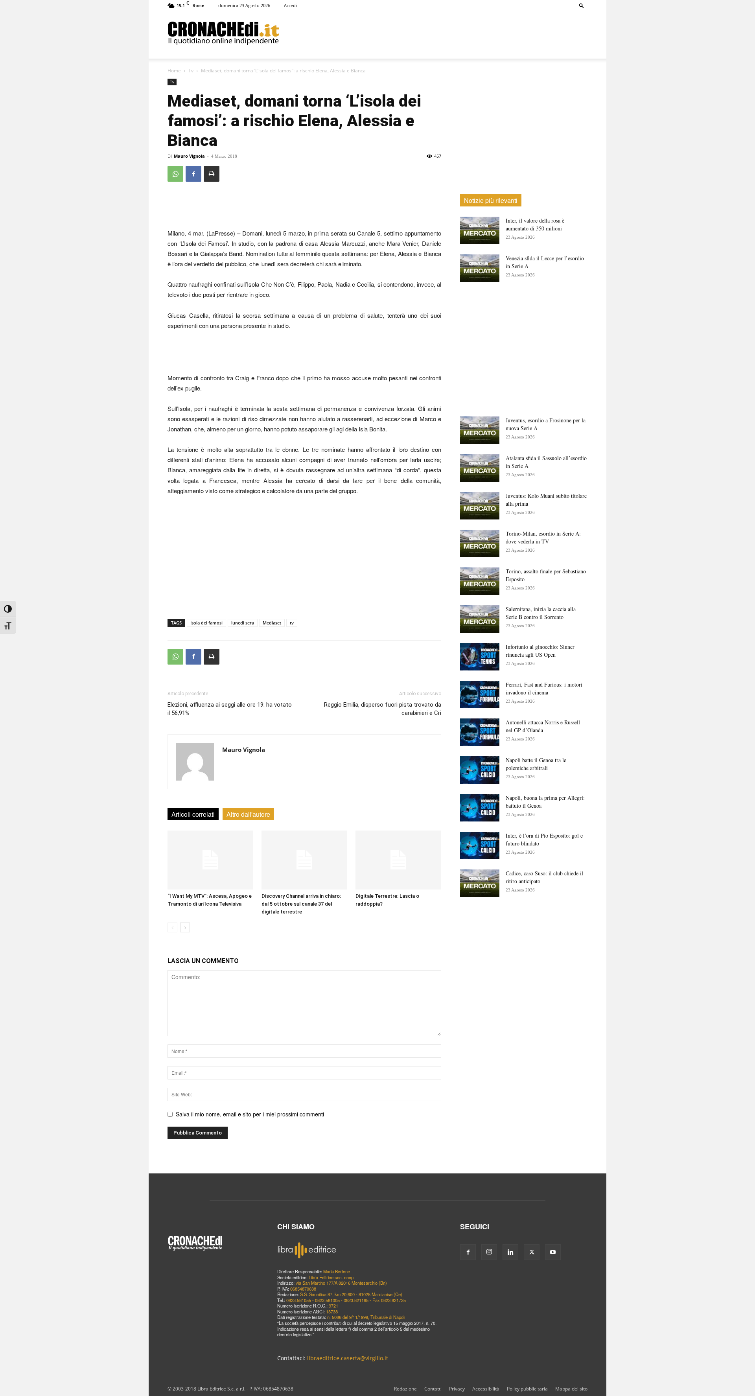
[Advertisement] (433, 32)
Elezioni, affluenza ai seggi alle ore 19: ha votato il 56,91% (230, 708)
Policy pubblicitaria (527, 1388)
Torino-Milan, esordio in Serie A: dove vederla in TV (543, 537)
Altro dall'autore (248, 814)
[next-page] (185, 927)
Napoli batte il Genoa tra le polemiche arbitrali (536, 764)
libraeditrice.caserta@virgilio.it (347, 1358)
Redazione (405, 1388)
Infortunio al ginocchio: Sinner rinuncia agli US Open (540, 650)
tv (292, 623)
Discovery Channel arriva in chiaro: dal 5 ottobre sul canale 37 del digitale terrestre (301, 904)
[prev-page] (172, 927)
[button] (581, 5)
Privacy (457, 1388)
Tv (190, 70)
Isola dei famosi (206, 623)
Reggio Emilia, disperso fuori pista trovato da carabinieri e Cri (382, 708)
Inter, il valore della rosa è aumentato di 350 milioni (535, 224)
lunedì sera (242, 623)
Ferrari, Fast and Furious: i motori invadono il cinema (544, 688)
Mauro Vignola (189, 156)
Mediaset (272, 623)
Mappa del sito (571, 1388)
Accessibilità (485, 1388)
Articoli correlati (193, 814)
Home (174, 70)
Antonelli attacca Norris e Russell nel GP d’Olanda (543, 726)
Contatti (433, 1388)
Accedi (290, 5)
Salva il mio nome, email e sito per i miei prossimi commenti (250, 1114)
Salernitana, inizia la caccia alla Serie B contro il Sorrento (541, 613)
